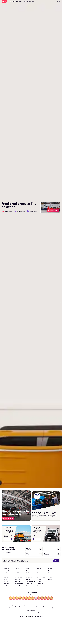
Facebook (50, 572)
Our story (39, 579)
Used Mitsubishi (7, 575)
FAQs (38, 572)
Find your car (12, 1)
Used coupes (17, 581)
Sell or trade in (19, 1)
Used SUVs (17, 572)
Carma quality (29, 575)
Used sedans (17, 579)
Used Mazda (6, 577)
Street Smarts (29, 583)
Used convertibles (19, 583)
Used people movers (19, 585)
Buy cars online (29, 585)
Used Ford (6, 581)
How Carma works (30, 572)
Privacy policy (36, 616)
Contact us (39, 570)
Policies (41, 616)
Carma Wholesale (41, 577)
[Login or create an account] (59, 2)
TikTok (50, 575)
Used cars (17, 570)
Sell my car (28, 579)
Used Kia (5, 579)
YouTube (50, 577)
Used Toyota (6, 570)
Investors (39, 575)
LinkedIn (50, 579)
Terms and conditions (29, 616)
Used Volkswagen (7, 585)
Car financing (29, 577)
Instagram (50, 570)
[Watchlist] (57, 2)
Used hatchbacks (18, 577)
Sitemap (39, 585)
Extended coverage (30, 581)
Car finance (25, 1)
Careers (39, 581)
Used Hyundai (7, 572)
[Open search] (55, 2)
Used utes (17, 575)
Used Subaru (6, 583)
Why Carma (28, 570)
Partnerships (40, 583)
